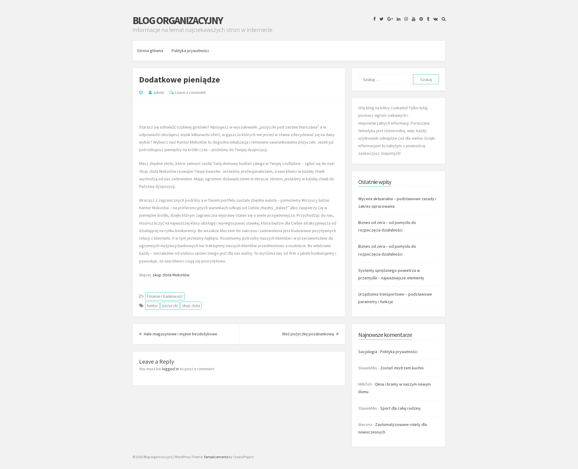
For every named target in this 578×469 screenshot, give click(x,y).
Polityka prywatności (190, 50)
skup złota (191, 305)
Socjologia (367, 351)
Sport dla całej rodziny (400, 408)
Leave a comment (190, 92)
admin (158, 92)
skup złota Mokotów (171, 275)
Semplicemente (216, 457)
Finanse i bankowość (165, 296)
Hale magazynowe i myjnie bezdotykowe (180, 334)
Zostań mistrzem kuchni (402, 368)
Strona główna (150, 50)
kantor (152, 305)
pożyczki (170, 305)
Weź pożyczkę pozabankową (310, 334)
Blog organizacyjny (177, 20)
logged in (170, 368)
